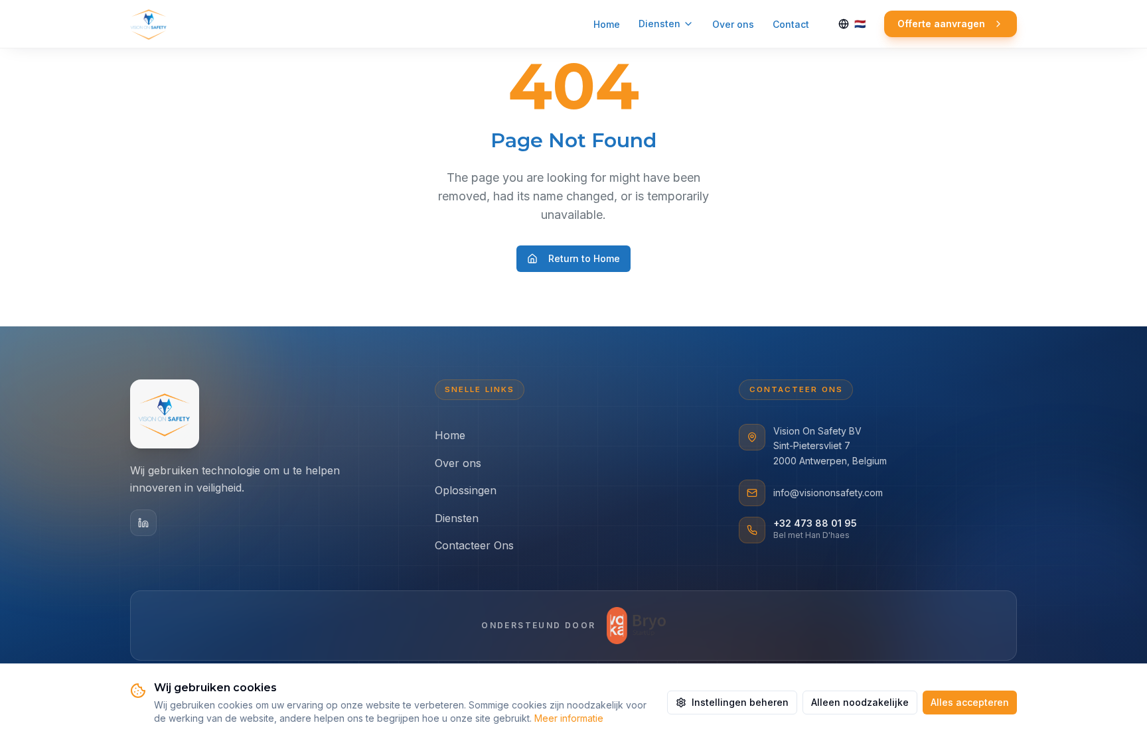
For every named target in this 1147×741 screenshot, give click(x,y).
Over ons (733, 24)
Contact (791, 24)
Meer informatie (568, 718)
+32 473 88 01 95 (815, 523)
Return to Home (584, 258)
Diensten (659, 23)
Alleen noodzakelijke (860, 702)
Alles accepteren (970, 702)
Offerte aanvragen (941, 23)
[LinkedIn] (143, 522)
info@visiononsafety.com (828, 492)
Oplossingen (466, 490)
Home (606, 24)
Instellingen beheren (740, 702)
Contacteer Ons (474, 545)
